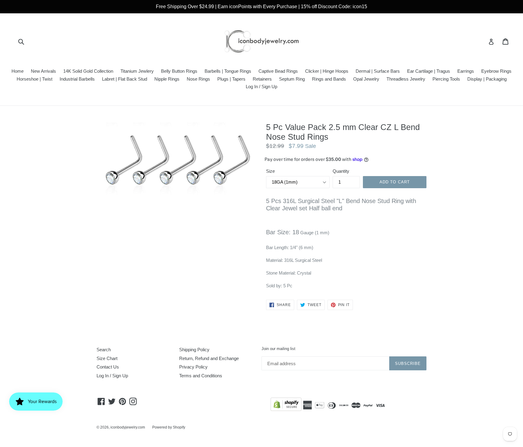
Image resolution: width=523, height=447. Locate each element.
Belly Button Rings (179, 71)
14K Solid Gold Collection (88, 71)
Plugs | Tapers (231, 79)
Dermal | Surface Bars (378, 71)
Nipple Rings (166, 79)
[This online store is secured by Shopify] (286, 405)
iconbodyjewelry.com (127, 427)
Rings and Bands (329, 79)
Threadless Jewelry (405, 79)
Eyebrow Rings (496, 71)
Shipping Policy (194, 349)
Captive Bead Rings (278, 71)
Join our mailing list (278, 348)
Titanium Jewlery (137, 71)
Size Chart (107, 358)
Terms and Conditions (200, 375)
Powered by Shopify (168, 427)
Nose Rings (198, 79)
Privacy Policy (193, 366)
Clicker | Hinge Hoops (326, 71)
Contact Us (108, 366)
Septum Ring (292, 79)
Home (18, 71)
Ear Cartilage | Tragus (428, 71)
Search (104, 349)
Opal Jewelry (366, 79)
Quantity (341, 171)
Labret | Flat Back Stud (124, 79)
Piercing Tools (446, 79)
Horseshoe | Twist (34, 79)
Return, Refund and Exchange (209, 358)
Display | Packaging (487, 79)
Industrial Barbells (77, 79)
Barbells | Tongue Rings (228, 71)
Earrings (465, 71)
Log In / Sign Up (261, 86)
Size (270, 171)
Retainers (262, 79)
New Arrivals (43, 71)
